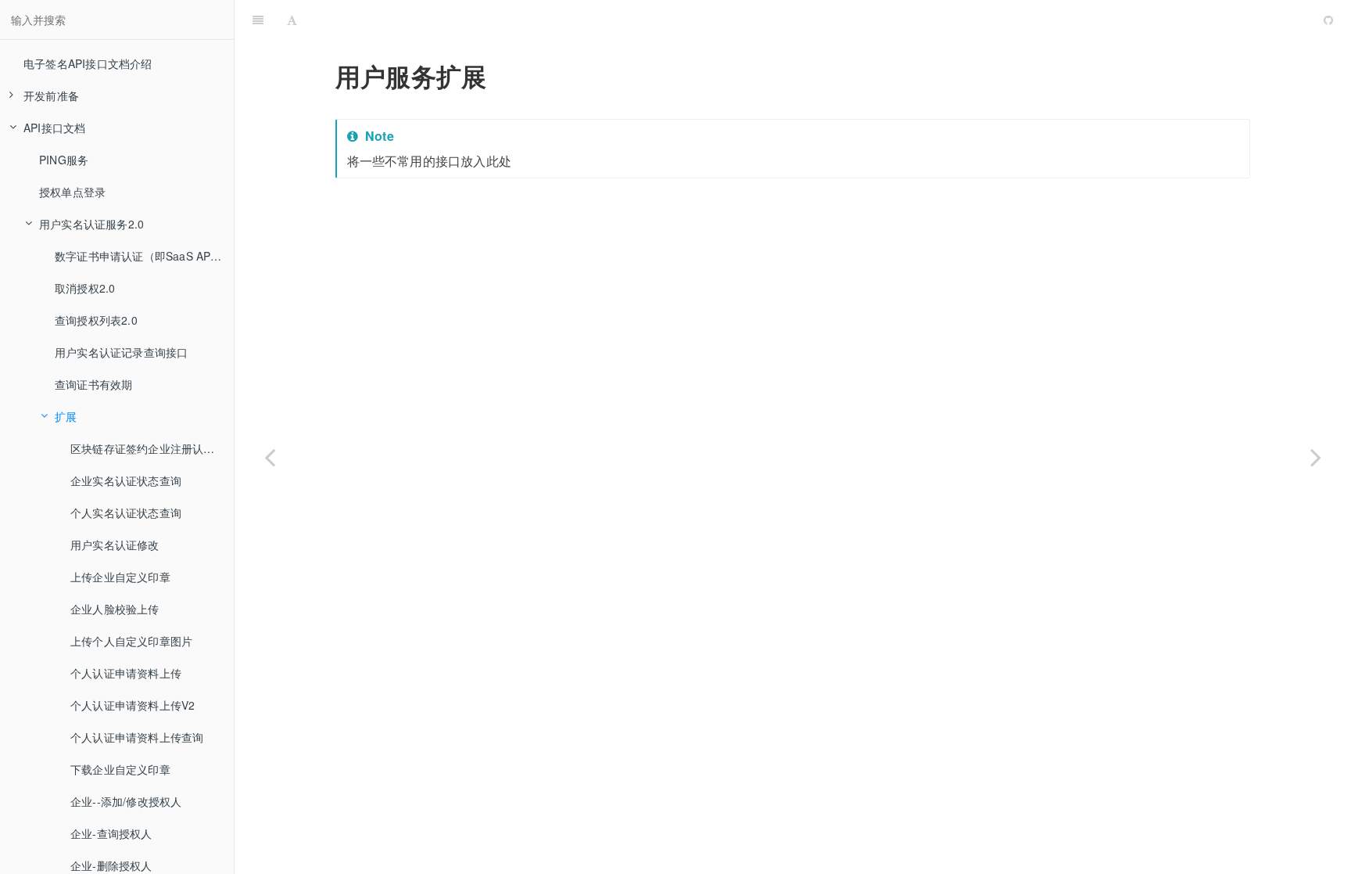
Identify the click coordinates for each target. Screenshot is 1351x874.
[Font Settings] (292, 19)
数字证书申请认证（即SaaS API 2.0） (144, 256)
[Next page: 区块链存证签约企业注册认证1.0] (1316, 456)
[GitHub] (1328, 19)
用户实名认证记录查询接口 (121, 352)
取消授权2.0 (85, 288)
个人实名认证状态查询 (125, 512)
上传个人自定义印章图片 (131, 641)
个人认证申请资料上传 (125, 673)
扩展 (66, 416)
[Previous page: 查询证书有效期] (270, 456)
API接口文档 (54, 127)
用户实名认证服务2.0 (91, 224)
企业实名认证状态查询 (125, 480)
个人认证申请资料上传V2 (132, 705)
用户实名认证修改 (114, 544)
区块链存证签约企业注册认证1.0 (150, 448)
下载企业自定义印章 (120, 769)
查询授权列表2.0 (96, 320)
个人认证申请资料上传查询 (136, 737)
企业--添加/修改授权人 (125, 801)
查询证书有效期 (93, 384)
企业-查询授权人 (111, 833)
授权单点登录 (72, 192)
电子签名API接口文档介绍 (87, 63)
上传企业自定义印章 (120, 576)
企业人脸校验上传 (114, 609)
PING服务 (63, 159)
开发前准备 (51, 95)
